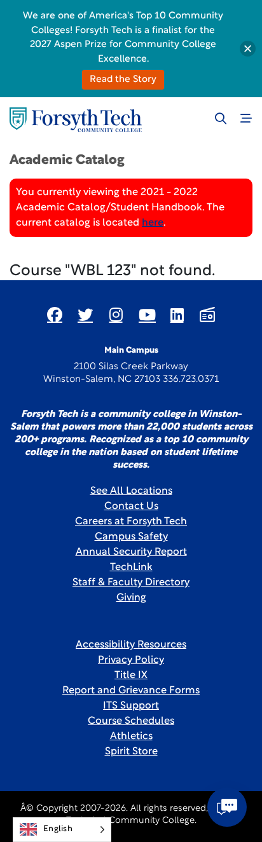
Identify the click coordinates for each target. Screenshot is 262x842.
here (152, 223)
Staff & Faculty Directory (131, 583)
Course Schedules (131, 721)
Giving (131, 598)
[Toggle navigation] (246, 118)
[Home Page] (76, 119)
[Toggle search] (220, 118)
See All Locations (131, 491)
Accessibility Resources (131, 645)
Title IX (131, 675)
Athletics (131, 736)
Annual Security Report (131, 552)
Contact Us (131, 506)
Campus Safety (131, 537)
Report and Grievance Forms (131, 691)
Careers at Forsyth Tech (131, 522)
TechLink (131, 567)
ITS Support (131, 706)
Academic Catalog (67, 160)
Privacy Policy (131, 660)
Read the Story (123, 80)
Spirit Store (131, 752)
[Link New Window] (54, 314)
